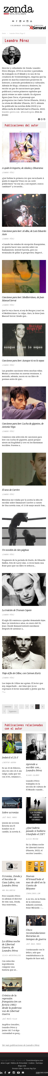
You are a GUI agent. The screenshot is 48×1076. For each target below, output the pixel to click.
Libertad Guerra (9, 762)
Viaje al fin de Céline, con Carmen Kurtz (21, 673)
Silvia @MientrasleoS (11, 955)
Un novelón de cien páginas (15, 549)
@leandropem (27, 112)
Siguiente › (13, 711)
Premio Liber (17, 1068)
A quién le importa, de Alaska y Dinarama (22, 168)
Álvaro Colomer (32, 775)
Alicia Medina (32, 839)
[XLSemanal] (37, 27)
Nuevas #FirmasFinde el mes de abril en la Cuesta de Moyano (35, 882)
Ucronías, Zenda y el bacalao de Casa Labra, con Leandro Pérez (12, 881)
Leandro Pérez (8, 172)
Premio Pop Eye (30, 1068)
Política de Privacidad (19, 1063)
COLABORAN (15, 25)
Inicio (4, 33)
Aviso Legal (5, 1063)
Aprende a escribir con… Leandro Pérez (34, 767)
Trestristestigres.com (34, 1060)
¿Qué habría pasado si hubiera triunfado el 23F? (35, 831)
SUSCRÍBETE (27, 25)
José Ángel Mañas (9, 817)
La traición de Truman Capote (16, 610)
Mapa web (22, 1066)
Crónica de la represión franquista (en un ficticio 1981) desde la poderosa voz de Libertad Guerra (11, 1005)
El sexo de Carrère (11, 489)
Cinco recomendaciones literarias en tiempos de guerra (36, 934)
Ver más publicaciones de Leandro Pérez (20, 1045)
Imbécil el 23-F (10, 757)
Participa (39, 1063)
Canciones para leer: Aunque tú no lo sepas (23, 360)
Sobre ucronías (10, 812)
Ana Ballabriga (8, 890)
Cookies (31, 1063)
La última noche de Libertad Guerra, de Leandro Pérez (11, 946)
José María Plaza (9, 1019)
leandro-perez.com (10, 112)
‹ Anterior (7, 706)
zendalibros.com (33, 893)
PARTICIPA (38, 25)
